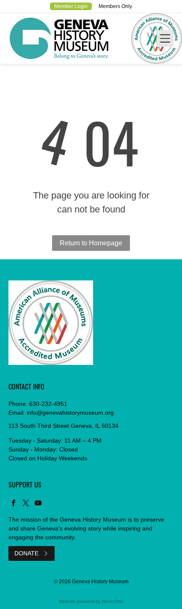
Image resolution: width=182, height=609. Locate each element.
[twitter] (26, 504)
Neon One (112, 601)
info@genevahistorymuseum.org (70, 412)
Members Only (115, 6)
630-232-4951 (48, 403)
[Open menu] (165, 38)
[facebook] (13, 504)
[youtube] (38, 504)
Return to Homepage (91, 243)
